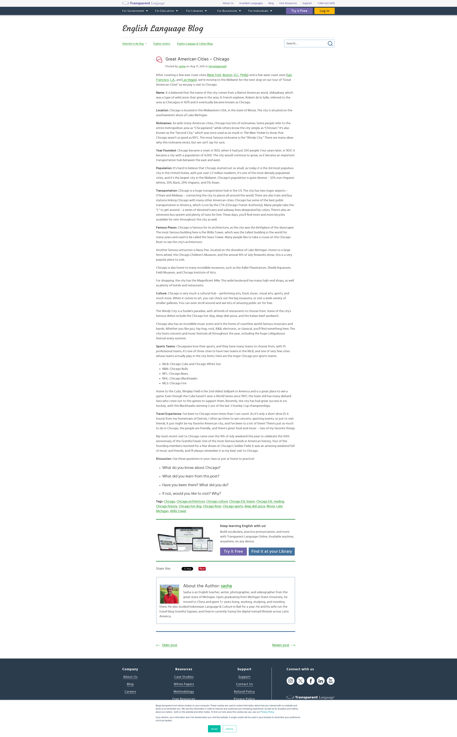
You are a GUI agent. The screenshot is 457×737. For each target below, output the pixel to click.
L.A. (172, 80)
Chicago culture (217, 501)
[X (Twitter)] (301, 681)
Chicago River (212, 506)
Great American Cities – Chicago (197, 59)
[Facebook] (311, 681)
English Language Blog (162, 28)
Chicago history (166, 506)
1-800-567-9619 (326, 3)
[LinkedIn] (321, 681)
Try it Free (299, 11)
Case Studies (184, 676)
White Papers (184, 684)
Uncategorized (217, 66)
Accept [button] (214, 728)
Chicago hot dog (190, 506)
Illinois (271, 506)
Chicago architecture (191, 501)
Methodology (184, 691)
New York (214, 75)
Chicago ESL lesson (242, 501)
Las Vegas (189, 80)
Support (244, 676)
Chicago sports (233, 506)
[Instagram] (291, 681)
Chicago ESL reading (270, 501)
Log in (324, 11)
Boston (227, 75)
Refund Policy (244, 691)
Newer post (280, 645)
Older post (169, 645)
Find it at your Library (271, 551)
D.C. (236, 75)
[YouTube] (331, 681)
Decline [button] (229, 728)
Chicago (169, 501)
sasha (182, 66)
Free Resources (183, 699)
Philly (244, 75)
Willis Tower (178, 511)
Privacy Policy (267, 711)
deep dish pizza (254, 506)
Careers (130, 691)
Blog (130, 684)
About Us (130, 676)
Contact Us (244, 684)
